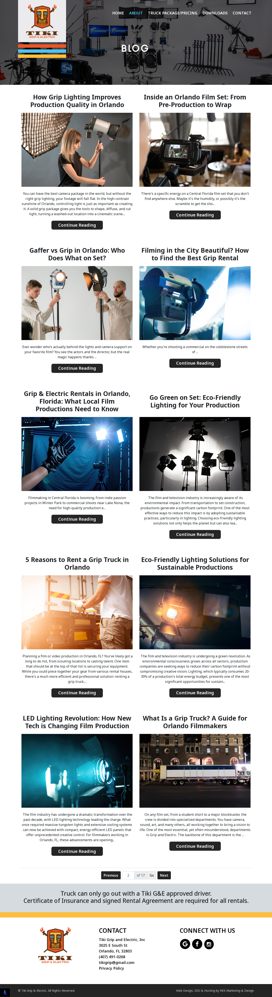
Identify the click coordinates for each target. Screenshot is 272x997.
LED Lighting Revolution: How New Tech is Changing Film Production (77, 722)
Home (118, 12)
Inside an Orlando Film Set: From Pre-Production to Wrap (195, 101)
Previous (111, 875)
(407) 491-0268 (112, 956)
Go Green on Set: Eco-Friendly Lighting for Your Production (195, 401)
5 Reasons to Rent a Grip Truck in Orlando (77, 563)
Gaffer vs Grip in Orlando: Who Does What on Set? (77, 254)
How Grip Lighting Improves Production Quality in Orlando (77, 101)
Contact (242, 12)
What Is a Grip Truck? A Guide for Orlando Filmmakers (195, 722)
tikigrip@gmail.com (117, 962)
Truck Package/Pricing (172, 12)
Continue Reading (77, 225)
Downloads (215, 12)
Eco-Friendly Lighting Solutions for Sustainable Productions (195, 563)
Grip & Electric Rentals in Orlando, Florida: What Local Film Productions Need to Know (77, 401)
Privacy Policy (111, 968)
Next (164, 875)
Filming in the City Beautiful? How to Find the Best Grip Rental (195, 254)
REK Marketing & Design (237, 991)
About (136, 12)
